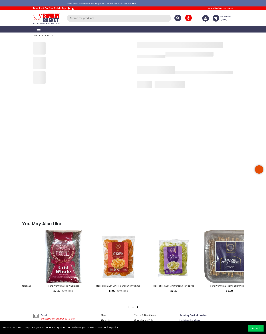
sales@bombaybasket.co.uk (58, 318)
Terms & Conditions (145, 315)
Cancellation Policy (144, 320)
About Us (106, 320)
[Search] (177, 18)
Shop (47, 35)
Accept (255, 328)
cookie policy (111, 327)
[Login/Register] (206, 18)
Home (37, 35)
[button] (259, 169)
